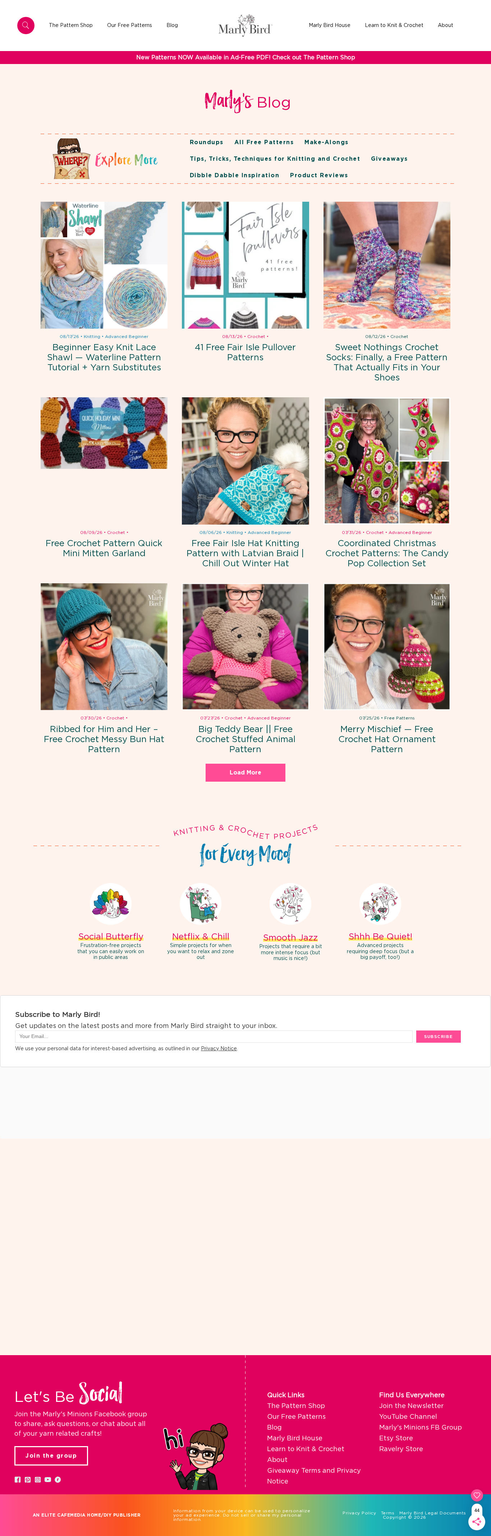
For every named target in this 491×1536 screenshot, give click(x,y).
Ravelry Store (401, 1449)
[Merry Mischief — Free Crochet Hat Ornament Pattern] (386, 646)
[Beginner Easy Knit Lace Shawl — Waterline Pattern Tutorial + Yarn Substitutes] (104, 265)
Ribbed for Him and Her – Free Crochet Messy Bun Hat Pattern (104, 739)
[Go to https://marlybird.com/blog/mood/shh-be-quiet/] (380, 922)
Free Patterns (399, 718)
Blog (274, 1428)
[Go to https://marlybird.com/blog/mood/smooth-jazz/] (290, 923)
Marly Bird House (294, 1438)
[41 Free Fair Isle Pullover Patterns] (245, 265)
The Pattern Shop (296, 1406)
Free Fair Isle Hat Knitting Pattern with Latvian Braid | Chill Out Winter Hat (245, 553)
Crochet (256, 336)
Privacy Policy (359, 1513)
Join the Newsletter (411, 1406)
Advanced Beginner (126, 336)
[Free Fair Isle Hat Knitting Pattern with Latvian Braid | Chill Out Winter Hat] (245, 460)
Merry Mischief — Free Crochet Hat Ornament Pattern (387, 739)
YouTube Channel (408, 1417)
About (277, 1460)
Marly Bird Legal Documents (432, 1513)
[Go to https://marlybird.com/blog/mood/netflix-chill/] (200, 922)
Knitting (92, 336)
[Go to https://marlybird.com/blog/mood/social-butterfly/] (111, 922)
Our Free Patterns (296, 1417)
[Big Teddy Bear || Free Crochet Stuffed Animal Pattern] (245, 646)
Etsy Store (396, 1438)
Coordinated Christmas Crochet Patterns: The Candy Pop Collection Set (387, 553)
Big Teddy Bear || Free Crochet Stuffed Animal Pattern (245, 739)
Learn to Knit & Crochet (305, 1449)
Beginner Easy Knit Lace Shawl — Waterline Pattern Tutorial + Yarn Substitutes (104, 357)
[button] (17, 1479)
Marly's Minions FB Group (420, 1428)
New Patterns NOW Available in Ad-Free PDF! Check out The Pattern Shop (245, 57)
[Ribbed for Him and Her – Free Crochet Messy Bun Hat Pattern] (104, 646)
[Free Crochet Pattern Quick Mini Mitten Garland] (104, 460)
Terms (388, 1513)
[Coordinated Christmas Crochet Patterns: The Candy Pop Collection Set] (386, 460)
